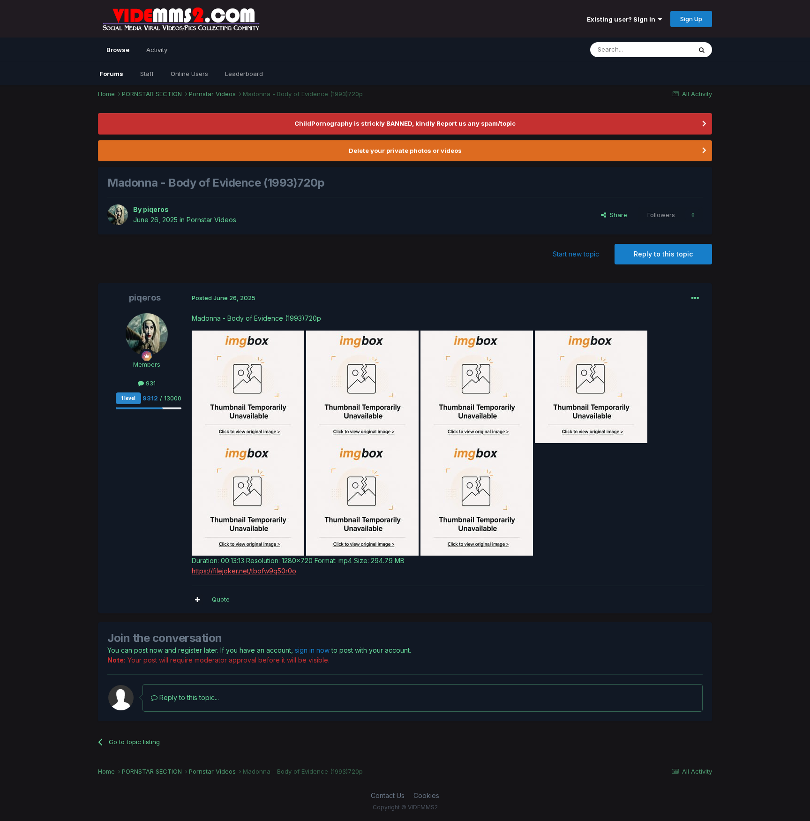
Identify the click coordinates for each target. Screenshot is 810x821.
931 (150, 383)
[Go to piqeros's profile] (117, 214)
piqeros (156, 209)
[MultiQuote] (197, 599)
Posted (223, 297)
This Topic (664, 49)
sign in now (312, 650)
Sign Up (691, 19)
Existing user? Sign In (622, 19)
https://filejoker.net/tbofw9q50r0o (244, 571)
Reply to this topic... (188, 697)
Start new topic (576, 254)
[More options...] (695, 298)
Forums (111, 73)
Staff (147, 73)
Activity (156, 49)
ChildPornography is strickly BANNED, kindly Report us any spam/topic (405, 123)
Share (616, 214)
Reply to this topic (663, 254)
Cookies (426, 795)
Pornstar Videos (211, 220)
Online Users (189, 73)
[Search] (701, 49)
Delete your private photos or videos (405, 150)
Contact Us (388, 795)
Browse (117, 49)
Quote (221, 599)
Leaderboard (244, 73)
